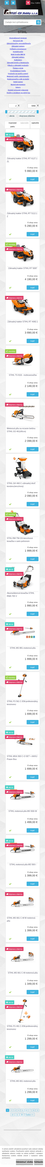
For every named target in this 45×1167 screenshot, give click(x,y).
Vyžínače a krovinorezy (18, 49)
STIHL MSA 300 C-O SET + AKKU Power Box (22, 757)
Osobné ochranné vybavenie (18, 90)
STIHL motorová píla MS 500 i (23, 864)
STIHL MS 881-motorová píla (23, 648)
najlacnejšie (24, 123)
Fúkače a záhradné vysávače (18, 65)
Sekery (18, 87)
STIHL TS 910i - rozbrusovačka (23, 375)
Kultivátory (18, 60)
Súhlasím (38, 1162)
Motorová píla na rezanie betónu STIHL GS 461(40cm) (21, 429)
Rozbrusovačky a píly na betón (18, 79)
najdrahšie (35, 123)
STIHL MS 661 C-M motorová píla (23, 973)
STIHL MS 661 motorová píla (23, 1081)
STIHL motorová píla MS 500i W (22, 811)
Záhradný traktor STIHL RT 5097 (22, 268)
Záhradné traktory (18, 46)
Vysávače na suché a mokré (18, 74)
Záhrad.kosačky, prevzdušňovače (19, 43)
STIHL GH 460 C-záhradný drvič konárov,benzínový (21, 484)
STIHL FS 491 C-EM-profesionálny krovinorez (22, 1027)
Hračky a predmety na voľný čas (18, 93)
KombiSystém (18, 52)
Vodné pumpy (18, 82)
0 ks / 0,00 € (35, 3)
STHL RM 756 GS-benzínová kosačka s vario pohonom (20, 539)
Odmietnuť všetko (24, 1162)
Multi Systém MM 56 (18, 54)
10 (13, 1115)
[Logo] (21, 12)
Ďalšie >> (30, 1115)
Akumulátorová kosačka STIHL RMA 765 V (20, 594)
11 (17, 1115)
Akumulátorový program (18, 38)
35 (22, 1115)
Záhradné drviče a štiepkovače (18, 63)
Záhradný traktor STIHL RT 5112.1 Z (22, 214)
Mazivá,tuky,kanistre (18, 84)
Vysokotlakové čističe (18, 71)
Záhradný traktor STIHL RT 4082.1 (23, 322)
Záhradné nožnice (18, 57)
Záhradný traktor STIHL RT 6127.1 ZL (22, 160)
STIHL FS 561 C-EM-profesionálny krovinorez (22, 702)
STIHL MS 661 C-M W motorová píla (21, 919)
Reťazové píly (18, 41)
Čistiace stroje (18, 68)
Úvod (19, 28)
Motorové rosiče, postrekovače (18, 76)
